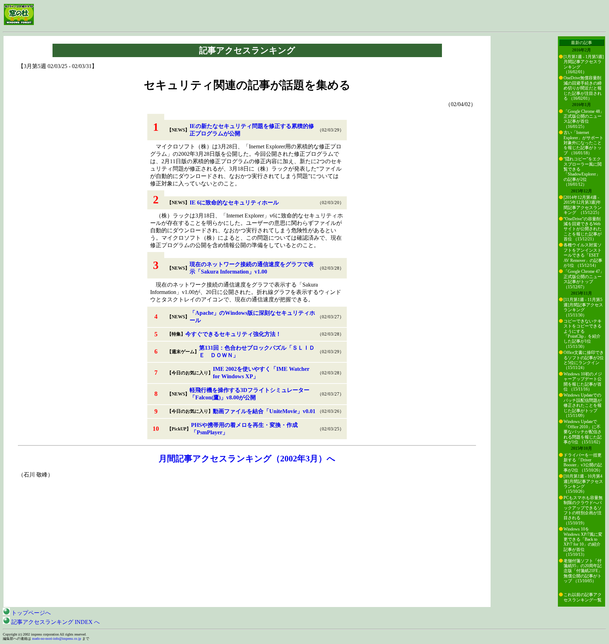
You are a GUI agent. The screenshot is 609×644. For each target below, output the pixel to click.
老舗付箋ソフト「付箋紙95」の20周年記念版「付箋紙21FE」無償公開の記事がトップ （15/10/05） (583, 571)
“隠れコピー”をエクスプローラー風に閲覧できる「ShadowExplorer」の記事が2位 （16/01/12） (583, 172)
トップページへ (30, 613)
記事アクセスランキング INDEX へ (55, 622)
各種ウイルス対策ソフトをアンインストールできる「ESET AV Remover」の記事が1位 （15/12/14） (583, 255)
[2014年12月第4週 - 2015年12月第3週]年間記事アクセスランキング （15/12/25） (583, 205)
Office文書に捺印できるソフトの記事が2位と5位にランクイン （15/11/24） (584, 360)
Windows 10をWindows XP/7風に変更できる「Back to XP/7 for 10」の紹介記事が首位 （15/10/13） (583, 542)
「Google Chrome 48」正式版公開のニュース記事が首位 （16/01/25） (584, 119)
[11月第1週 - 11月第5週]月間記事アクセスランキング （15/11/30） (583, 307)
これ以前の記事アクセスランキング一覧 (583, 597)
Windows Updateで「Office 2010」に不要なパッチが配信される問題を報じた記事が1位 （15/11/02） (583, 431)
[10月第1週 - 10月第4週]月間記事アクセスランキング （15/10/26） (583, 484)
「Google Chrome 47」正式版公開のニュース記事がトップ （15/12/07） (584, 279)
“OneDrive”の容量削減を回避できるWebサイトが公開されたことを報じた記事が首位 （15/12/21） (583, 229)
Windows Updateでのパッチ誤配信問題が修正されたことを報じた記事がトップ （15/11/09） (583, 405)
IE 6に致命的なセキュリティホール (234, 203)
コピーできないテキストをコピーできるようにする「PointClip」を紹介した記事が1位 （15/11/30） (583, 334)
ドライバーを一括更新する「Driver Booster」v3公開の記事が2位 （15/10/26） (583, 463)
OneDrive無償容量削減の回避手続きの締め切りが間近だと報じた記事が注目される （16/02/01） (583, 88)
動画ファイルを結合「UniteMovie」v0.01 (264, 411)
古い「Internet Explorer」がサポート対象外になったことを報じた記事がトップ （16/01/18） (583, 142)
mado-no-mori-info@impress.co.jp (56, 638)
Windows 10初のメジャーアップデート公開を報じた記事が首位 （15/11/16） (583, 382)
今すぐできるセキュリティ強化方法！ (233, 334)
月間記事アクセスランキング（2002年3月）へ (247, 458)
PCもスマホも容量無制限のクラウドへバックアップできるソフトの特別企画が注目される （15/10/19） (583, 510)
